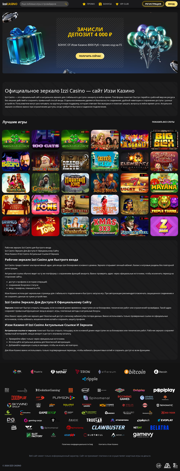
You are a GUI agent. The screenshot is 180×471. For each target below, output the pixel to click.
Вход (171, 3)
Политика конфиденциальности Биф (77, 444)
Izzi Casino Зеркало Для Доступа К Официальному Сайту (32, 250)
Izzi (9, 4)
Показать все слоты (163, 122)
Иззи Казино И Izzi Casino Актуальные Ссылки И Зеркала (32, 254)
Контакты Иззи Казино (108, 444)
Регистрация (153, 3)
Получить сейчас (90, 56)
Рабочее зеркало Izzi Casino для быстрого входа (28, 247)
